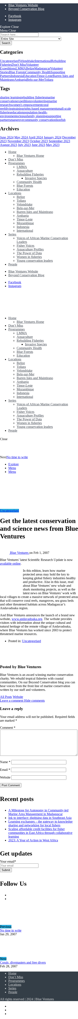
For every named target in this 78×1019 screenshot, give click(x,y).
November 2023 (18, 141)
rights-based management (40, 108)
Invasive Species (36, 178)
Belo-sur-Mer (35, 79)
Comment (7, 727)
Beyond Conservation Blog (26, 9)
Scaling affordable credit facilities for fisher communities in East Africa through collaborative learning (40, 832)
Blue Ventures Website (23, 5)
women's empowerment (26, 105)
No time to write (17, 457)
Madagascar (42, 68)
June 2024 (7, 137)
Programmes (16, 163)
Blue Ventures (19, 552)
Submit (6, 870)
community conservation (40, 120)
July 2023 (24, 145)
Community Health (38, 72)
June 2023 (38, 145)
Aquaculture (25, 170)
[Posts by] (5, 552)
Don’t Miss (15, 159)
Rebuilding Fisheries (30, 174)
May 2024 (21, 137)
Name (5, 762)
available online (10, 563)
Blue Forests (17, 72)
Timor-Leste (45, 76)
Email (5, 769)
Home (12, 152)
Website (18, 697)
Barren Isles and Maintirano (35, 212)
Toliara (48, 79)
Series (12, 234)
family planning (37, 116)
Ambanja (20, 79)
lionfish (61, 120)
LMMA (21, 68)
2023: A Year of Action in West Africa (33, 840)
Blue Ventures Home (30, 155)
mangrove (17, 120)
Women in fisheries (29, 257)
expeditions (24, 101)
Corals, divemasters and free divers (23, 962)
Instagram (14, 19)
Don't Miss (19, 64)
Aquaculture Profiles (30, 249)
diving (9, 108)
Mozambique (25, 223)
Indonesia (17, 76)
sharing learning (10, 97)
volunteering (40, 101)
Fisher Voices (25, 245)
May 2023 (52, 145)
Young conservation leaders (35, 260)
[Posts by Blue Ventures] (7, 658)
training (18, 108)
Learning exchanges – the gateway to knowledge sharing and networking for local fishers (40, 823)
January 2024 (52, 137)
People (12, 264)
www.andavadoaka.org (27, 619)
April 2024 (35, 137)
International (43, 61)
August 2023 (8, 145)
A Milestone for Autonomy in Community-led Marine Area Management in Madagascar (38, 812)
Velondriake (27, 61)
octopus (21, 116)
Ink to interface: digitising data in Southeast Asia (40, 818)
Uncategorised (9, 61)
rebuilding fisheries (33, 97)
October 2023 (39, 141)
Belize (30, 68)
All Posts (6, 697)
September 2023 (59, 141)
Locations (14, 193)
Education (30, 76)
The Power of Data (29, 253)
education (17, 112)
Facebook (14, 16)
